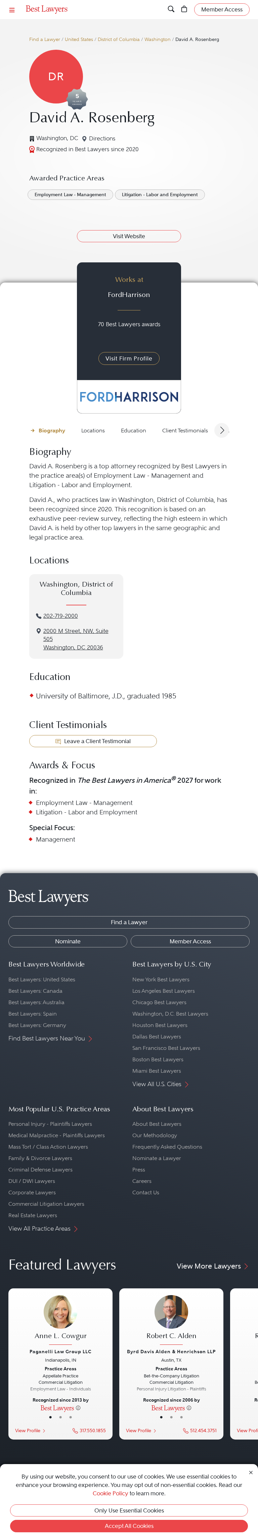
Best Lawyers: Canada (35, 991)
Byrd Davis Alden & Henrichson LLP (171, 1352)
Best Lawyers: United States (41, 979)
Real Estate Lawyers (32, 1215)
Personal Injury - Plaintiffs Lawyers (50, 1124)
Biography (52, 430)
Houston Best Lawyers (159, 1025)
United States (79, 39)
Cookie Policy (110, 1493)
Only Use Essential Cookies (129, 1510)
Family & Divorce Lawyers (40, 1158)
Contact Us (145, 1192)
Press (138, 1169)
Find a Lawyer (44, 39)
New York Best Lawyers (160, 979)
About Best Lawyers (156, 1124)
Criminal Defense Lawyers (40, 1169)
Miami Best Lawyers (156, 1071)
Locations (93, 430)
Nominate (68, 941)
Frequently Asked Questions (167, 1147)
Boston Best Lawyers (157, 1059)
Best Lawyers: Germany (37, 1025)
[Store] (184, 9)
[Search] (171, 9)
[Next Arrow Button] (221, 430)
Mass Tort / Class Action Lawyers (48, 1147)
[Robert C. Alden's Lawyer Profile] (171, 1320)
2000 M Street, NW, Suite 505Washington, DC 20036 (76, 639)
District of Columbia (119, 39)
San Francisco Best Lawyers (166, 1048)
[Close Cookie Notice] (251, 1472)
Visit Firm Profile (129, 358)
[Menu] (12, 9)
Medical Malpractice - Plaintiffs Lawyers (56, 1135)
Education (133, 430)
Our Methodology (154, 1135)
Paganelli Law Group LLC (61, 1352)
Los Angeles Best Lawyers (163, 991)
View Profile (27, 1431)
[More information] (78, 1407)
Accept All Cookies (129, 1526)
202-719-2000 (60, 616)
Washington (157, 39)
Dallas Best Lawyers (156, 1036)
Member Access (190, 941)
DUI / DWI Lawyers (31, 1181)
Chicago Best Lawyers (159, 1002)
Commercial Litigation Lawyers (46, 1204)
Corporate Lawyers (32, 1192)
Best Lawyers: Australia (36, 1002)
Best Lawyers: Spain (32, 1014)
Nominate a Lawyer (156, 1158)
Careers (142, 1181)
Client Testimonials (185, 430)
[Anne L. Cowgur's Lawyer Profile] (60, 1320)
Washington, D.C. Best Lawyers (170, 1014)
